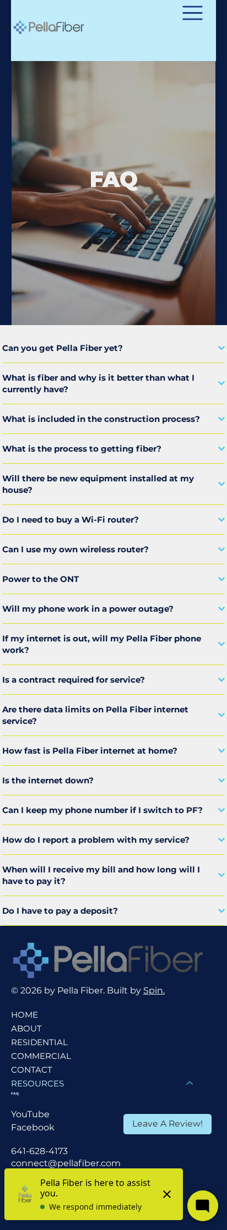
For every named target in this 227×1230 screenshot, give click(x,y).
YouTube (30, 1114)
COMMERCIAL (41, 1056)
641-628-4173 (39, 1151)
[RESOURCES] (190, 1083)
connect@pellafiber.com (66, 1163)
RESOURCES (37, 1083)
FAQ (15, 1093)
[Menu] (192, 13)
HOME (24, 1014)
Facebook (33, 1127)
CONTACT (31, 1069)
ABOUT (26, 1028)
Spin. (154, 990)
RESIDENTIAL (39, 1042)
